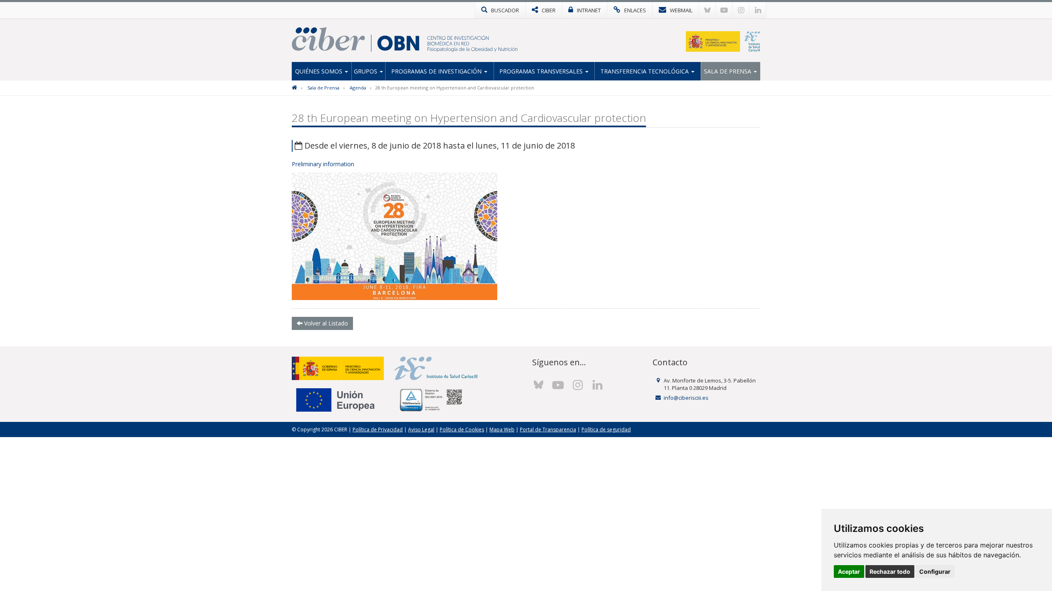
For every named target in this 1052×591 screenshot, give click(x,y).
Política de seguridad (606, 429)
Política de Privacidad (378, 429)
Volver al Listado (325, 323)
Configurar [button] (934, 571)
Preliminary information (323, 164)
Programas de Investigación (437, 71)
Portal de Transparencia (548, 429)
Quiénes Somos (319, 71)
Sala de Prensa (728, 71)
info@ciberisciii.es (686, 397)
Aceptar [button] (849, 571)
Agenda (358, 88)
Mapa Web (501, 429)
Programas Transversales (541, 71)
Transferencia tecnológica (645, 71)
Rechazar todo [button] (890, 571)
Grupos (366, 71)
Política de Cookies (462, 429)
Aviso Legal (421, 429)
